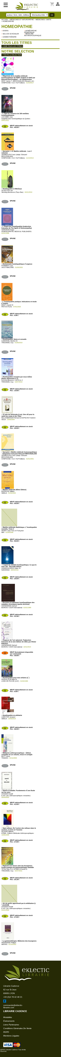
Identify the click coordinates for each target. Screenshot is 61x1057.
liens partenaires (11, 1025)
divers (5, 31)
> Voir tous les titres (12, 46)
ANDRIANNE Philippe (8, 942)
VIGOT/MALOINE (7, 267)
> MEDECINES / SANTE (42, 19)
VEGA (3, 419)
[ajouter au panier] (5, 127)
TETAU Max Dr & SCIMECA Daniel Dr (14, 869)
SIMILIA (4, 493)
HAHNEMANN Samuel (9, 606)
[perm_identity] (42, 2)
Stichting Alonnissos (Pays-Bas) (12, 192)
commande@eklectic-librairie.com (13, 1006)
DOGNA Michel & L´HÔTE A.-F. (12, 380)
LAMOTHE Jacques (8, 717)
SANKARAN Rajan (7, 230)
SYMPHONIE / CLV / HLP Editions (13, 83)
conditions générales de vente (17, 1028)
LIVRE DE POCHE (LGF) (10, 681)
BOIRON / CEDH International (11, 607)
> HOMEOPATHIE (7, 21)
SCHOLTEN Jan (7, 190)
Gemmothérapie (9, 37)
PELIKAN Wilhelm (7, 831)
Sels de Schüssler (11, 34)
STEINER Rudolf (7, 794)
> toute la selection (11, 55)
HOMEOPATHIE (16, 26)
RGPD (6, 1032)
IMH (2, 532)
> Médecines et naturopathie (21, 19)
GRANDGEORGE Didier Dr (11, 568)
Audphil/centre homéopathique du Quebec (15, 118)
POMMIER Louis (7, 266)
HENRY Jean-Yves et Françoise (12, 530)
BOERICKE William (7, 491)
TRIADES (4, 758)
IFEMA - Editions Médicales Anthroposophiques (17, 833)
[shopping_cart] (44, 2)
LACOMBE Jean (7, 117)
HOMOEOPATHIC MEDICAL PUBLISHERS (16, 231)
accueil (4, 19)
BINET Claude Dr (7, 305)
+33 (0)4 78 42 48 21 (12, 997)
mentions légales (11, 1036)
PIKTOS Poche (6, 307)
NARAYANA (5, 570)
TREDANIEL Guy (7, 342)
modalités (7, 1017)
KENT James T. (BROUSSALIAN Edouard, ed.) (17, 81)
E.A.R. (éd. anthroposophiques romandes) (15, 795)
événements (8, 1021)
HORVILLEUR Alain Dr (9, 679)
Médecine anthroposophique (32, 34)
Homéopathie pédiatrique (30, 31)
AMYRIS (4, 944)
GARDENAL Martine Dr (9, 341)
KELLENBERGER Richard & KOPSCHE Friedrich (18, 418)
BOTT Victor (5, 756)
